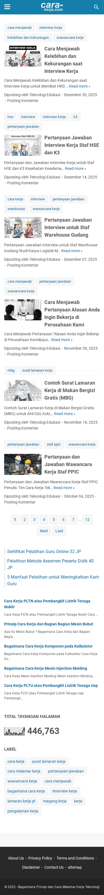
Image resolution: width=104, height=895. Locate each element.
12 (87, 519)
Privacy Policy (40, 858)
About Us (16, 858)
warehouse (16, 209)
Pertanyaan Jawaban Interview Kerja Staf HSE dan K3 (71, 145)
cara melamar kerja (23, 771)
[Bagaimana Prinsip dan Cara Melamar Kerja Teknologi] (52, 7)
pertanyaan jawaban (23, 126)
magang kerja (55, 801)
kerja (78, 801)
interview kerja (50, 27)
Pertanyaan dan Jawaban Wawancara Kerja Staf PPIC (68, 464)
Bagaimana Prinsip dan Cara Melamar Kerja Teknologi (59, 887)
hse (10, 117)
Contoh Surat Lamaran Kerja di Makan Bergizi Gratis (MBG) (69, 390)
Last (59, 531)
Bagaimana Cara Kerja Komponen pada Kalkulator (48, 646)
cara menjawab (19, 27)
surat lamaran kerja (37, 370)
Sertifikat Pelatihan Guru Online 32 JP (44, 551)
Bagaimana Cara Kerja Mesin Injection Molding (45, 668)
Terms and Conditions (75, 858)
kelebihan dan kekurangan (28, 37)
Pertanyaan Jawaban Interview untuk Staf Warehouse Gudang (68, 227)
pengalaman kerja (22, 811)
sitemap (75, 867)
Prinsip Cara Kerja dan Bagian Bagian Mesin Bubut (48, 624)
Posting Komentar (23, 100)
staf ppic (54, 444)
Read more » (79, 86)
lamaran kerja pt (21, 801)
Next (44, 531)
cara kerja (15, 199)
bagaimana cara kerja (26, 791)
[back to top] (92, 882)
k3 (75, 117)
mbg (10, 370)
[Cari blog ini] (96, 7)
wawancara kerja (70, 37)
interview (28, 117)
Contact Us (54, 867)
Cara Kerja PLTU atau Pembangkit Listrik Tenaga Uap (51, 685)
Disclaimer (31, 867)
